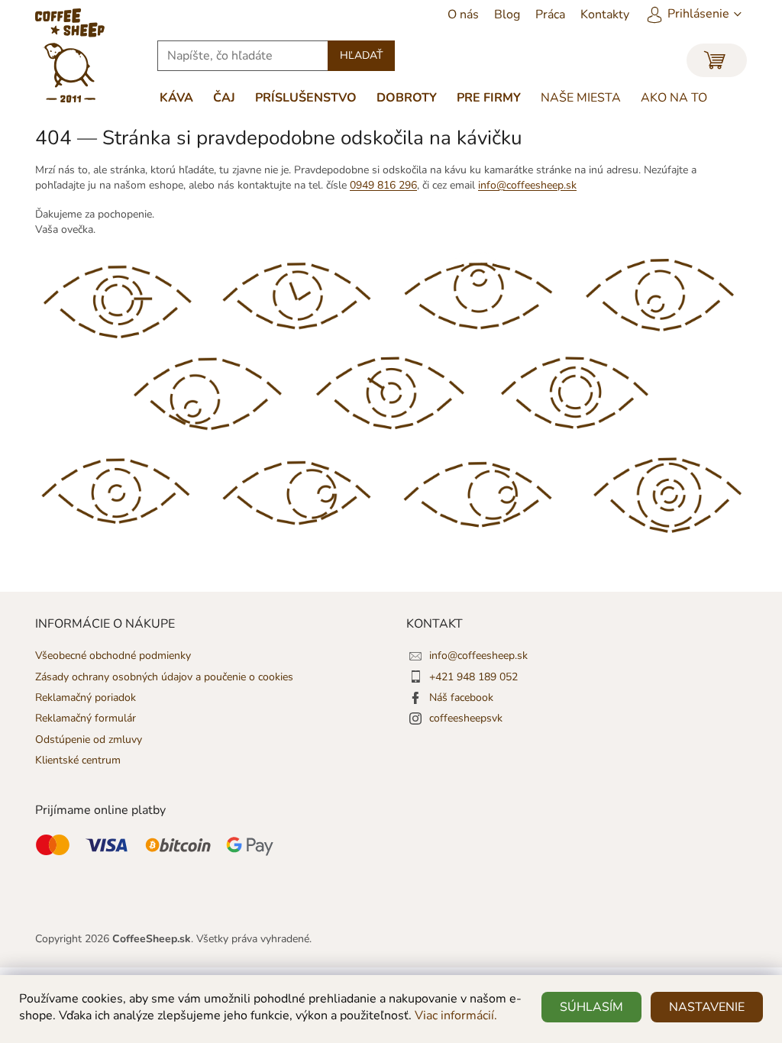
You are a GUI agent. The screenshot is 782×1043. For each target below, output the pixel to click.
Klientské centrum (78, 760)
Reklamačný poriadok (85, 697)
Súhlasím (591, 1007)
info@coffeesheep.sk (527, 185)
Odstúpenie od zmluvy (88, 739)
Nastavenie (707, 1007)
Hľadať (361, 55)
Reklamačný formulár (85, 718)
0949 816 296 (383, 185)
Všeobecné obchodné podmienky (113, 655)
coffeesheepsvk (465, 718)
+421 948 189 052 (473, 677)
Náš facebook (461, 697)
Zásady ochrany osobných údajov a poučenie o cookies (164, 677)
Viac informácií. (456, 1015)
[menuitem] (463, 14)
